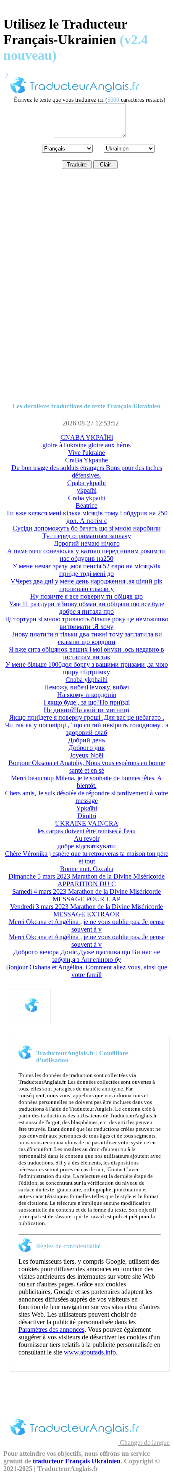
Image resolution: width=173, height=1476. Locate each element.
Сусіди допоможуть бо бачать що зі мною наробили (87, 528)
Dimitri (86, 815)
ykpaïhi (87, 490)
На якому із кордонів (86, 694)
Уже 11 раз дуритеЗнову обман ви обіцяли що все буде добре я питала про (86, 607)
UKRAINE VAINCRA (86, 823)
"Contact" (116, 1169)
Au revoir (87, 838)
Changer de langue (144, 1442)
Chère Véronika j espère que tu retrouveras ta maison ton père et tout (86, 857)
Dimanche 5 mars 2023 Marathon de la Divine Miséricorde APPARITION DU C (86, 880)
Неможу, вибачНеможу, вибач (86, 687)
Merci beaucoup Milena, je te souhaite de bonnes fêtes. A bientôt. (86, 781)
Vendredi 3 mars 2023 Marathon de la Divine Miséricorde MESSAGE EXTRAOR (86, 910)
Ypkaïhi (86, 808)
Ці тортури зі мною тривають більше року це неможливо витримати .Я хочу (86, 622)
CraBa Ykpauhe (86, 460)
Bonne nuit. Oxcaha (86, 868)
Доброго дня (86, 747)
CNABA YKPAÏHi (86, 437)
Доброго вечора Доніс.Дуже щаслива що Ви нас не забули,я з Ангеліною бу (86, 955)
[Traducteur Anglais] (75, 94)
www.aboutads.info (90, 1352)
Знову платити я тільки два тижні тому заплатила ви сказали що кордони (86, 638)
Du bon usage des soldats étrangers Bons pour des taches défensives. (86, 471)
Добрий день (86, 740)
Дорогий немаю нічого (87, 543)
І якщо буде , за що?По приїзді (87, 702)
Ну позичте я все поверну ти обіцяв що (86, 596)
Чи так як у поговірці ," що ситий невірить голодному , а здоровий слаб (86, 728)
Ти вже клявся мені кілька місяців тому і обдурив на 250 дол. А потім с (87, 517)
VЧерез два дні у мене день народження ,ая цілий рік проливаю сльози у (86, 585)
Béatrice (86, 505)
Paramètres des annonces (51, 1329)
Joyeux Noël (86, 755)
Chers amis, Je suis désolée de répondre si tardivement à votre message (86, 796)
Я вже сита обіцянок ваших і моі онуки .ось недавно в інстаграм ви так (86, 653)
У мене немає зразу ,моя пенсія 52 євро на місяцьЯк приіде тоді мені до (87, 569)
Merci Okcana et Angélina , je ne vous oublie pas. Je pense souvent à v (87, 925)
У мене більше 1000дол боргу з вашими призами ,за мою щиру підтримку (86, 668)
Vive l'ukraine (86, 452)
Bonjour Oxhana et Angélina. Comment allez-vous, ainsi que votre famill (86, 971)
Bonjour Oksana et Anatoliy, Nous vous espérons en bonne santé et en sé (86, 766)
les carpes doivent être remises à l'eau (86, 830)
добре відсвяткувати (87, 846)
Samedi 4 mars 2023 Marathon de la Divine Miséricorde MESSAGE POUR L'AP (86, 895)
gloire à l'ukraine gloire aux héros (86, 445)
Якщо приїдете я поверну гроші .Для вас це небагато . (86, 717)
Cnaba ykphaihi (86, 679)
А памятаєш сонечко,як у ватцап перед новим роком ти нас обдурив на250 (86, 554)
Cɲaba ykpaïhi (86, 482)
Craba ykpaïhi (86, 498)
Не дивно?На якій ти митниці (86, 709)
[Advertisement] (86, 306)
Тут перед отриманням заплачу (86, 535)
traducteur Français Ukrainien (77, 1461)
